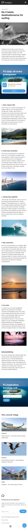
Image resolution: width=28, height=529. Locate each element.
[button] (25, 2)
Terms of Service (5, 523)
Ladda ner (14, 91)
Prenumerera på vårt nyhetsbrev (10, 499)
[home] (7, 2)
